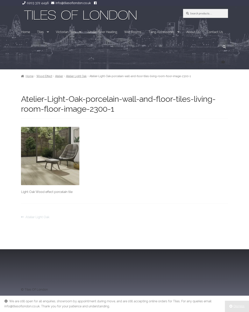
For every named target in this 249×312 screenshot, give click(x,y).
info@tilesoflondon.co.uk (73, 3)
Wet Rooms (132, 32)
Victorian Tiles (66, 32)
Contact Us (215, 32)
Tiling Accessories (161, 32)
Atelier (59, 76)
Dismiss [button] (239, 306)
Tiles (40, 32)
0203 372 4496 (38, 3)
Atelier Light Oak (76, 76)
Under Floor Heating (102, 32)
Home (25, 32)
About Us (193, 32)
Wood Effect (44, 76)
